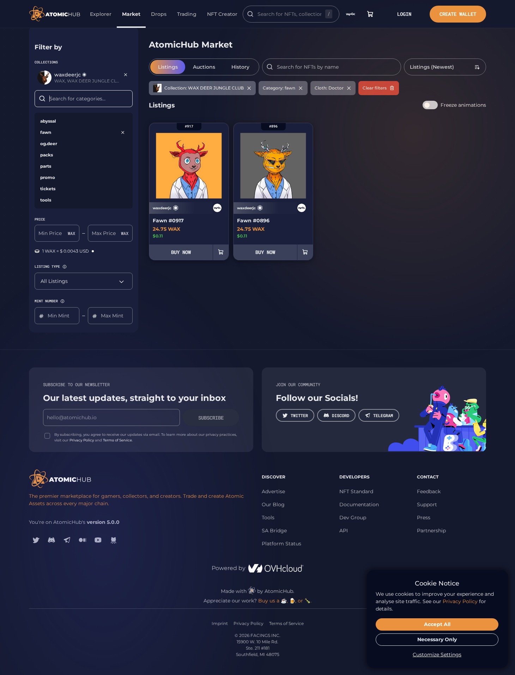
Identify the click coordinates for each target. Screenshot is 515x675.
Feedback (429, 491)
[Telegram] (67, 540)
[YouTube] (98, 540)
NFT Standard (356, 491)
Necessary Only (437, 639)
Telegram (383, 415)
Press (423, 517)
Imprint (220, 623)
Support (427, 504)
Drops (158, 14)
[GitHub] (114, 540)
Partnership (431, 530)
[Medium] (82, 540)
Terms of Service (117, 440)
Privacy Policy (81, 440)
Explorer (100, 14)
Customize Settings (437, 654)
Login (404, 14)
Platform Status (281, 543)
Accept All (437, 624)
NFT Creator (222, 14)
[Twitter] (36, 540)
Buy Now (181, 252)
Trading (186, 14)
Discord (340, 415)
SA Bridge (274, 530)
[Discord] (51, 540)
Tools (268, 517)
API (343, 530)
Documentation (359, 504)
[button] (64, 267)
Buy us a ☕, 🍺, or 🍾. (284, 600)
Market (131, 14)
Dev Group (352, 517)
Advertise (273, 491)
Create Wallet (458, 14)
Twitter (299, 415)
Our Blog (273, 504)
